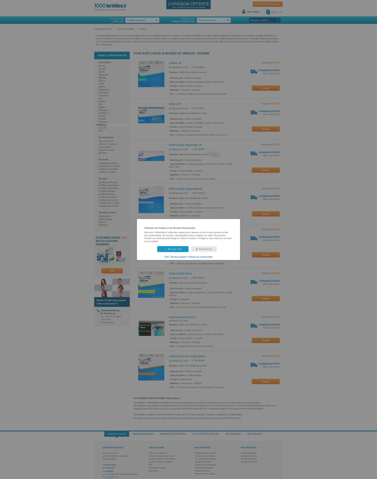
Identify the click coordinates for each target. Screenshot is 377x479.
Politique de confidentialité (200, 256)
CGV (167, 256)
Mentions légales (178, 256)
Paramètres (205, 248)
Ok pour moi (175, 248)
